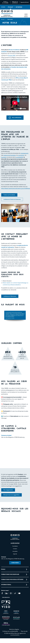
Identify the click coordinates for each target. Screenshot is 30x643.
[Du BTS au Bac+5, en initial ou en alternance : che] (18, 517)
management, (25, 153)
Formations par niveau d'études (12, 579)
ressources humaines (10, 155)
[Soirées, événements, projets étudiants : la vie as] (11, 517)
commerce (21, 155)
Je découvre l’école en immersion (12, 199)
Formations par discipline (10, 574)
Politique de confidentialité (10, 631)
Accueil (2, 19)
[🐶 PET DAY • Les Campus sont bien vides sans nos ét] (4, 517)
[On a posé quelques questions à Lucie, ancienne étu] (25, 517)
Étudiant (10, 7)
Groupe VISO (11, 55)
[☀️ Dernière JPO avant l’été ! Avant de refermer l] (4, 521)
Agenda (15, 553)
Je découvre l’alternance (9, 296)
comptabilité (19, 157)
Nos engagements (8, 489)
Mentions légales (14, 629)
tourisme (3, 157)
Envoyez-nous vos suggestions (11, 494)
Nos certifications (16, 117)
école (3, 569)
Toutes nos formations (9, 194)
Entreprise (19, 7)
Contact (15, 548)
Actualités (15, 551)
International (6, 584)
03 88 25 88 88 (15, 562)
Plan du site (24, 631)
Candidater (15, 546)
